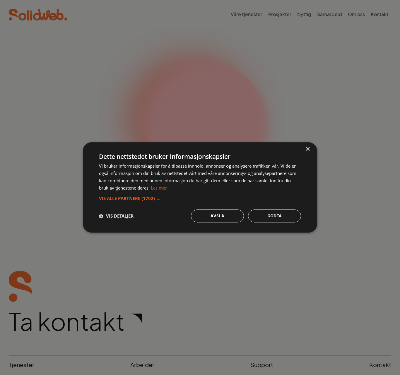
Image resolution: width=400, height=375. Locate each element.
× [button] (307, 149)
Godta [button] (274, 216)
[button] (200, 198)
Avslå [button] (217, 216)
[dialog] (200, 187)
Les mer (159, 188)
